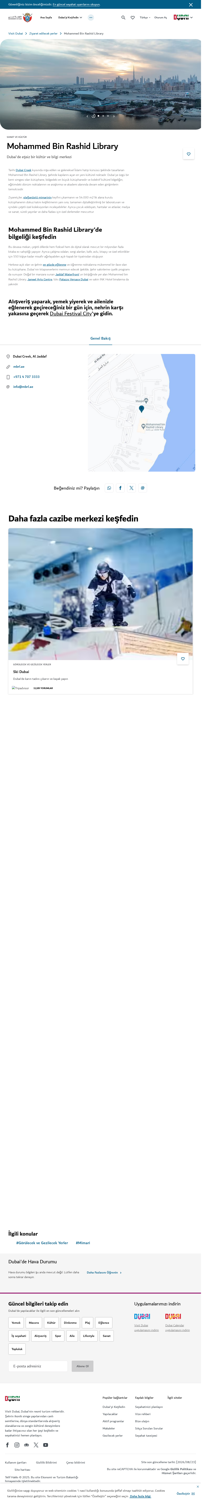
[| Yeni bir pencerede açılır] (17, 1445)
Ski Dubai (21, 672)
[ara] (123, 17)
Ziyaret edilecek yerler (43, 33)
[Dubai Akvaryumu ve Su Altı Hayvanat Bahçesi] (100, 764)
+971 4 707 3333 (26, 376)
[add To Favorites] (188, 153)
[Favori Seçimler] (133, 17)
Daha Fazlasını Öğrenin (102, 1272)
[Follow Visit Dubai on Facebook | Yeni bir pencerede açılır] (7, 1445)
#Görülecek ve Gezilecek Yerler (42, 1243)
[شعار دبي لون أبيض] (13, 1399)
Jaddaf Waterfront (67, 274)
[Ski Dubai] (100, 594)
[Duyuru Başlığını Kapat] (191, 4)
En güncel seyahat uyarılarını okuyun (76, 4)
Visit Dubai (15, 33)
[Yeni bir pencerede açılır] (109, 488)
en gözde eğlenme (54, 264)
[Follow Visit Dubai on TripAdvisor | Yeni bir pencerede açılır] (26, 1445)
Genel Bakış (100, 338)
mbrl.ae (19, 366)
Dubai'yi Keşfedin (68, 17)
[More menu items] (91, 17)
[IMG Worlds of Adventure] (100, 933)
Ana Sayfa (46, 17)
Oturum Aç (160, 17)
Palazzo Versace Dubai (73, 279)
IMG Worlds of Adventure (34, 1011)
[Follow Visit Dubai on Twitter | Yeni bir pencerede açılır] (36, 1445)
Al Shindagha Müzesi (31, 1181)
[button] (186, 1493)
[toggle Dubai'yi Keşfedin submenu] (81, 17)
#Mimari (83, 1243)
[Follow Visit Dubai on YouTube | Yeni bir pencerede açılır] (45, 1445)
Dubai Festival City (71, 313)
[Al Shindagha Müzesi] (100, 1103)
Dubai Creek (23, 170)
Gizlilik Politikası (181, 1469)
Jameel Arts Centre (39, 279)
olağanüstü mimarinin (37, 197)
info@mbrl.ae (23, 386)
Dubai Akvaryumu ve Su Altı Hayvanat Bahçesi (52, 842)
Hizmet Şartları (172, 1473)
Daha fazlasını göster (29, 1213)
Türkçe (144, 17)
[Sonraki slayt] (87, 115)
